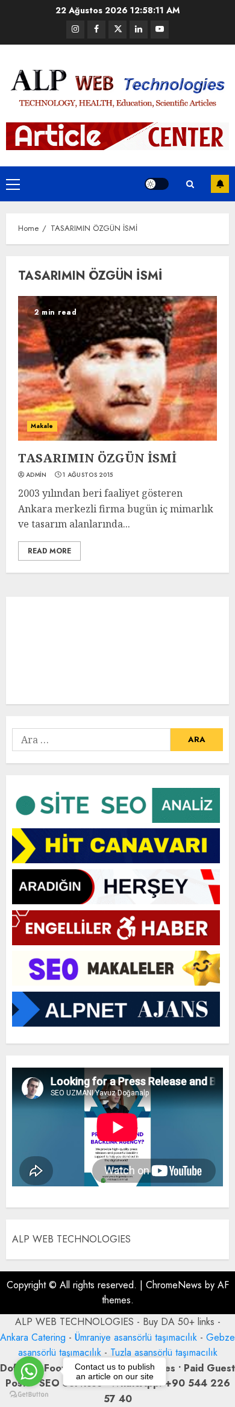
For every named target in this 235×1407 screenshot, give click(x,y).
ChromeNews (174, 1285)
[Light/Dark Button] (157, 184)
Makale (42, 425)
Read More (49, 551)
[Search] (190, 184)
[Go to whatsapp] (29, 1371)
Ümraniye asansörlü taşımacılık (136, 1337)
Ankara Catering (33, 1337)
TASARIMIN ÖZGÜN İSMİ (97, 458)
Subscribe (220, 184)
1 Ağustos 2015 (88, 475)
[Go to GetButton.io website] (29, 1395)
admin (36, 475)
